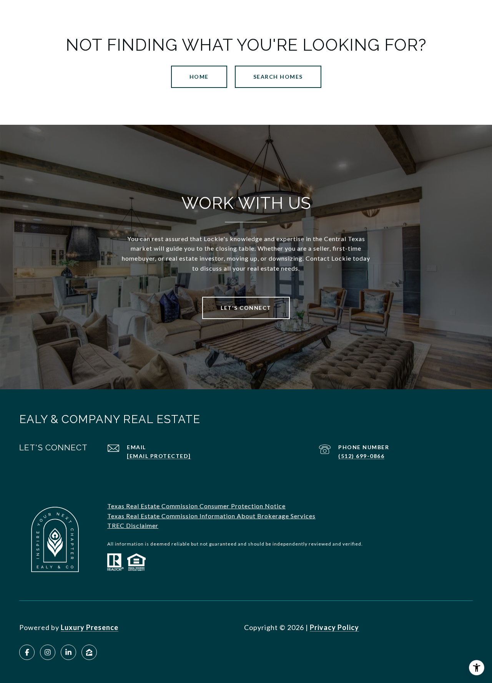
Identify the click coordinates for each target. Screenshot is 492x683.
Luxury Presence (89, 627)
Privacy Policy (334, 627)
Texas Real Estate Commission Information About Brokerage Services (211, 515)
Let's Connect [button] (246, 307)
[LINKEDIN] (68, 652)
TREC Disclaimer (132, 525)
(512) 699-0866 (361, 456)
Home (199, 76)
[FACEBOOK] (27, 652)
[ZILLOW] (89, 652)
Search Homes (278, 76)
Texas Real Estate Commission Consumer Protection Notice (196, 505)
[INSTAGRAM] (47, 652)
